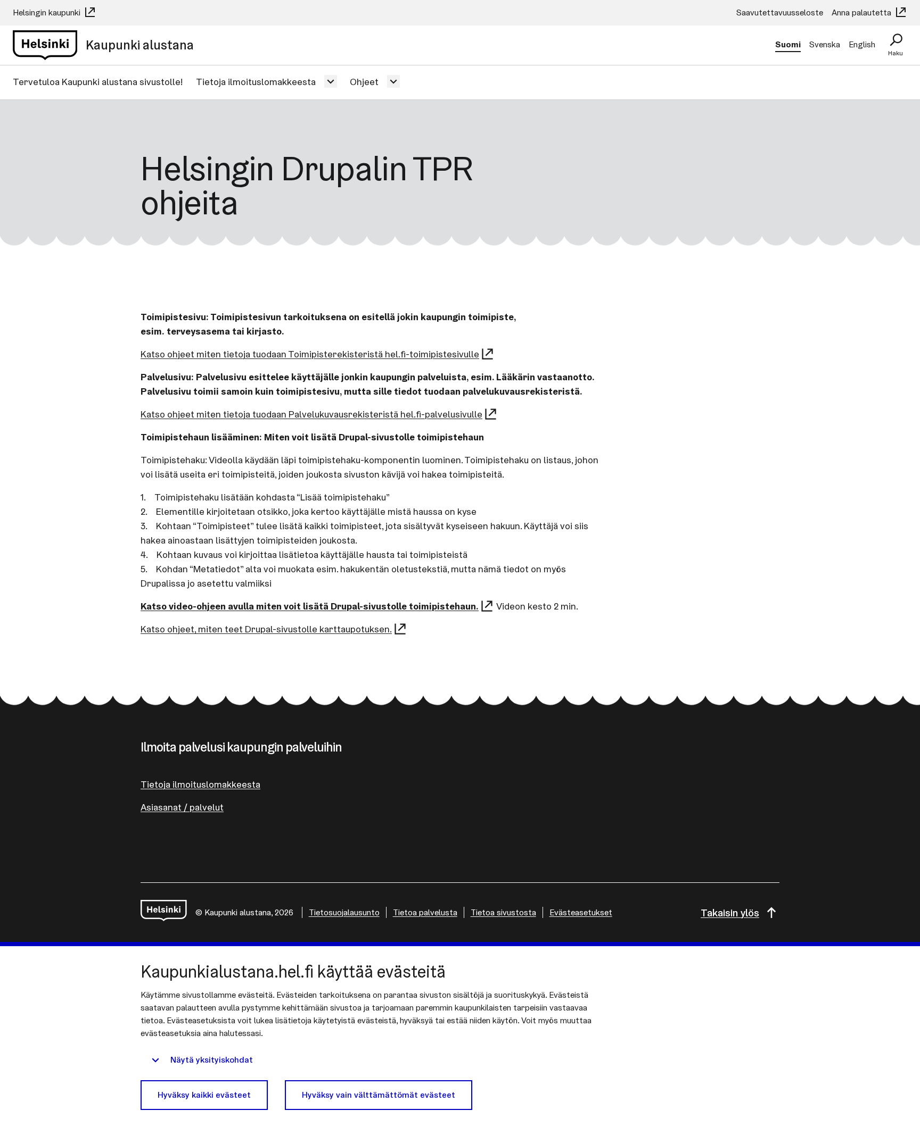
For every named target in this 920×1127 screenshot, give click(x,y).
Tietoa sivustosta (503, 912)
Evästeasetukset (580, 912)
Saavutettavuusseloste (779, 12)
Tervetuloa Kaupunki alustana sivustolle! (98, 82)
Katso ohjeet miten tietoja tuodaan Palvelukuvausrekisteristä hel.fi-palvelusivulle (311, 414)
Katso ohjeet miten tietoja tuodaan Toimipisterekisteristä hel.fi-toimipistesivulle (310, 354)
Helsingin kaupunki (48, 12)
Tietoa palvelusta (425, 912)
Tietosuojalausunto (344, 912)
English (862, 44)
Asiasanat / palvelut (182, 807)
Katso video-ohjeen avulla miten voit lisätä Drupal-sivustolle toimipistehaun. (310, 606)
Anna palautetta (862, 12)
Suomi (788, 44)
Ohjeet (364, 82)
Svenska (824, 44)
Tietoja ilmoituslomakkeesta (256, 82)
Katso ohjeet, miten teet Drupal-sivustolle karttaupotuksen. (266, 629)
